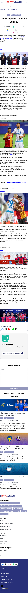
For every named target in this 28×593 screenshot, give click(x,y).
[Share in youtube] (11, 564)
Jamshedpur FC (14, 33)
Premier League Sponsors (6, 508)
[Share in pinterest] (9, 329)
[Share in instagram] (8, 564)
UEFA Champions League (14, 503)
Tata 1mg (2, 191)
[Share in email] (16, 564)
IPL (11, 154)
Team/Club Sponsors (11, 7)
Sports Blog (24, 511)
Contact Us (4, 571)
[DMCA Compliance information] (5, 589)
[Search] (27, 2)
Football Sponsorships (16, 505)
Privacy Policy (5, 576)
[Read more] (14, 415)
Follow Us (11, 30)
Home (1, 7)
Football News (4, 503)
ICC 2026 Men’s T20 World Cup (7, 511)
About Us (3, 568)
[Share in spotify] (13, 564)
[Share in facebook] (2, 329)
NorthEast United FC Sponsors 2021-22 (16, 182)
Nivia (1, 250)
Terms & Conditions (6, 579)
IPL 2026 (18, 511)
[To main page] (14, 2)
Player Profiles (3, 550)
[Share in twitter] (6, 329)
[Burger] (1, 2)
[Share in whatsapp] (13, 329)
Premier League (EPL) (5, 505)
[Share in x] (5, 564)
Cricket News (19, 508)
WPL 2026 (2, 544)
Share (19, 30)
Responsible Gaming (7, 582)
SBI (1, 49)
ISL (8, 14)
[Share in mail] (16, 329)
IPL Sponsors (3, 541)
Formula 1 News (4, 514)
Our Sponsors (5, 573)
